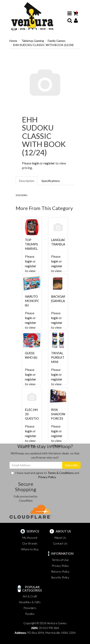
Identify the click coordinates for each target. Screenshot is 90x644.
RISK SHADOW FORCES (58, 414)
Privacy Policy (47, 477)
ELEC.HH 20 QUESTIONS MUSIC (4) (34, 418)
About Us (60, 537)
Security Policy (60, 577)
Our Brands (29, 543)
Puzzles (30, 613)
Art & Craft (30, 596)
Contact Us (60, 543)
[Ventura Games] (32, 16)
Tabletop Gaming (33, 40)
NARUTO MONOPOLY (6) (34, 301)
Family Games (57, 40)
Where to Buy (30, 549)
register (49, 163)
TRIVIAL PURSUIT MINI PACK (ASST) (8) (58, 361)
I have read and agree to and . (47, 475)
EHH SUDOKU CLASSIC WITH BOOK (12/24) (43, 45)
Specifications (50, 181)
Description (26, 181)
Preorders (29, 608)
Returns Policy (60, 571)
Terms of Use (60, 560)
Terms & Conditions (61, 473)
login (35, 163)
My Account (29, 537)
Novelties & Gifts (30, 602)
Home (13, 40)
